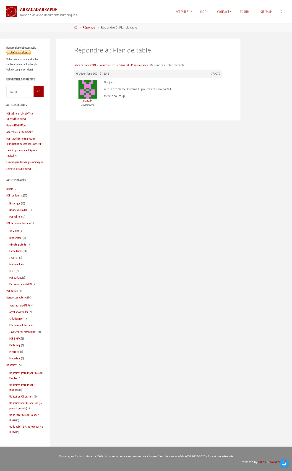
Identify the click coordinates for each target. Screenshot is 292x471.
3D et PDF (14, 231)
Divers (9, 188)
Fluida (261, 462)
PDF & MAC (15, 338)
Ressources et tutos (16, 297)
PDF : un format (14, 195)
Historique (15, 203)
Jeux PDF (14, 257)
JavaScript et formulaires (22, 331)
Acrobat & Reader (18, 312)
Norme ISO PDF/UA (16, 125)
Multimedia (15, 264)
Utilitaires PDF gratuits (21, 396)
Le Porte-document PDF (18, 168)
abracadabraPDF (85, 65)
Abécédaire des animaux (19, 131)
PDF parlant (15, 277)
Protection (15, 358)
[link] (281, 11)
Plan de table (139, 65)
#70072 (215, 74)
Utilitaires (11, 364)
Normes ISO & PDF (18, 210)
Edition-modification (20, 325)
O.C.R (12, 270)
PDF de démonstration (18, 223)
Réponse (89, 27)
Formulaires (15, 251)
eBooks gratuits (17, 244)
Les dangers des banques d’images (24, 162)
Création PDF (16, 318)
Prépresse (14, 351)
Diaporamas (15, 237)
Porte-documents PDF (20, 284)
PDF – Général (120, 65)
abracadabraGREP (19, 305)
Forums (104, 65)
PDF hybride (15, 216)
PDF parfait (12, 290)
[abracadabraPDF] (11, 11)
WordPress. (277, 462)
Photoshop (15, 345)
